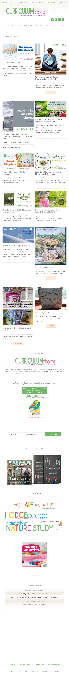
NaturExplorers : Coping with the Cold (16, 246)
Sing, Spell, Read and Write (39, 590)
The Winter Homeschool (11, 62)
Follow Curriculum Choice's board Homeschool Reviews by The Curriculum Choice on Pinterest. (34, 576)
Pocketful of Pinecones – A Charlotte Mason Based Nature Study (48, 173)
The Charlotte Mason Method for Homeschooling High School (47, 78)
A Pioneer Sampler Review (44, 267)
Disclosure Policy (26, 665)
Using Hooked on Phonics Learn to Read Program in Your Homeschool (38, 597)
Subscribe (53, 434)
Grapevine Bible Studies (38, 601)
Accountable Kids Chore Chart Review (39, 594)
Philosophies (40, 665)
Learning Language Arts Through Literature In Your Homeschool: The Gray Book (18, 136)
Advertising (13, 665)
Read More (51, 92)
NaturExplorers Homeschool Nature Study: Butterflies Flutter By (48, 211)
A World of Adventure (40, 604)
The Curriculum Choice (25, 12)
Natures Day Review (42, 313)
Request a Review (54, 665)
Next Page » (41, 353)
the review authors (54, 371)
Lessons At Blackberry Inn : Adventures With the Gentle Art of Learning (49, 121)
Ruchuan (26, 601)
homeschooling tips (17, 374)
